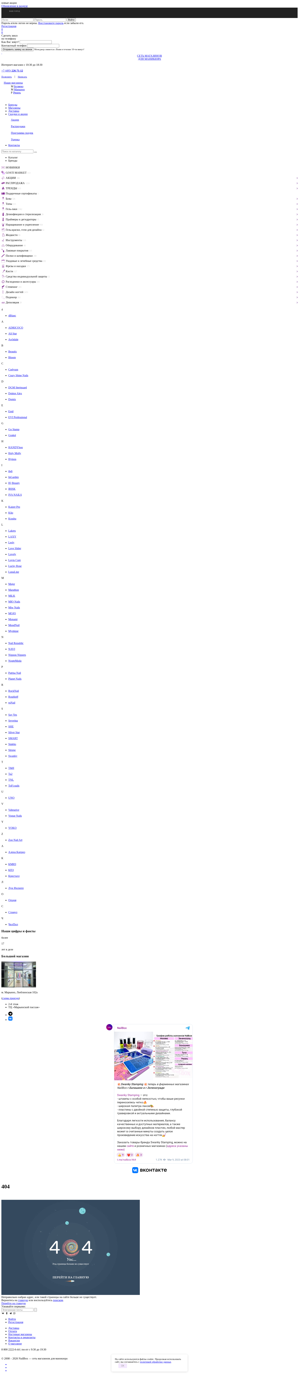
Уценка (15, 139)
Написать (22, 76)
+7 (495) (12, 70)
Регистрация (8, 26)
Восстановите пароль (51, 23)
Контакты (14, 145)
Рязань (17, 92)
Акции (15, 119)
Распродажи (18, 126)
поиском (58, 1300)
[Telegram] (10, 1313)
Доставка (13, 110)
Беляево (18, 86)
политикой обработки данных (155, 1362)
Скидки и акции (18, 114)
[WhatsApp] (14, 1313)
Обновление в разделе (14, 5)
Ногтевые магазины (20, 1334)
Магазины (14, 107)
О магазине (15, 1343)
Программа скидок (22, 132)
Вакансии (14, 1340)
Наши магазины (13, 82)
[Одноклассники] (6, 1313)
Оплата (12, 1331)
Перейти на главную (13, 1303)
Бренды (12, 104)
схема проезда (10, 998)
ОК (122, 1365)
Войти (12, 1319)
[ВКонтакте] (2, 1313)
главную (23, 1300)
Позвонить (6, 76)
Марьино (19, 89)
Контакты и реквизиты (21, 1337)
